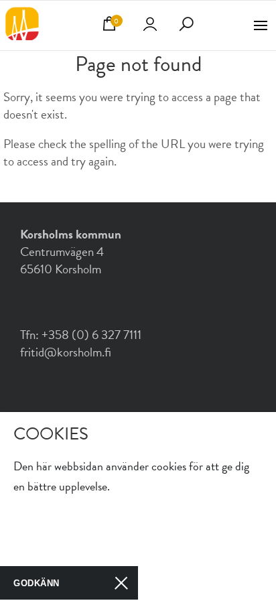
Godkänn (36, 583)
